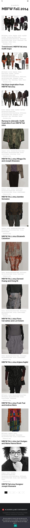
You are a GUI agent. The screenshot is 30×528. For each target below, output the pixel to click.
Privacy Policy (21, 514)
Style (25, 40)
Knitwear (13, 189)
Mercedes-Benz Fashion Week (13, 37)
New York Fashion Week (7, 40)
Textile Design (5, 42)
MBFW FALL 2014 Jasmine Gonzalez (13, 198)
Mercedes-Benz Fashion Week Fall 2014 (10, 38)
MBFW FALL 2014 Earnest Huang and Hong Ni (12, 280)
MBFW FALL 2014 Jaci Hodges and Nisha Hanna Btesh (14, 442)
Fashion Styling (5, 73)
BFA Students (5, 35)
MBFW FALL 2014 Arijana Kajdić (15, 362)
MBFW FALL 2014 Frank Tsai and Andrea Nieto (13, 404)
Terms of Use (14, 514)
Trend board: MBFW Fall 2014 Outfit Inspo (14, 48)
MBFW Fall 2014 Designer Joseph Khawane (12, 485)
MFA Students (23, 38)
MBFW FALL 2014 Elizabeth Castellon (13, 237)
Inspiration (24, 35)
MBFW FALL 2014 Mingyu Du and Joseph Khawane (14, 160)
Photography (15, 78)
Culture (3, 109)
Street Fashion (20, 40)
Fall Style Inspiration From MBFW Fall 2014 (13, 86)
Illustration (13, 473)
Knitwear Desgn (19, 189)
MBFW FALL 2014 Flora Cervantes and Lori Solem (13, 320)
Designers (15, 35)
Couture (10, 35)
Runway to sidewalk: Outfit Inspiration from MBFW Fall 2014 (13, 123)
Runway (15, 40)
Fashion (19, 35)
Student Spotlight (5, 154)
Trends (14, 42)
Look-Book (4, 37)
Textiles (10, 42)
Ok (15, 525)
